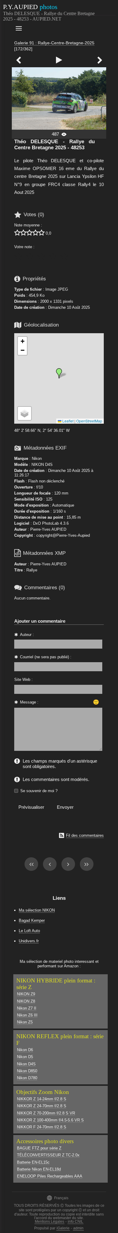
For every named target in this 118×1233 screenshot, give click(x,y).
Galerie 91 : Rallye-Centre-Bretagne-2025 (54, 42)
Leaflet (67, 420)
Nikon (37, 458)
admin (78, 1228)
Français (57, 1198)
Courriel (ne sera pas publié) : (45, 657)
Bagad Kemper (32, 920)
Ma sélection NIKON (37, 910)
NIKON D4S (42, 464)
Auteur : (27, 634)
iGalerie (63, 1228)
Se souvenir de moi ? (38, 791)
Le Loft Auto (29, 930)
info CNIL (75, 1221)
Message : (29, 702)
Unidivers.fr (29, 941)
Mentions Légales (49, 1221)
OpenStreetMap (89, 420)
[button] (59, 373)
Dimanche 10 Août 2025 (69, 307)
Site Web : (23, 679)
